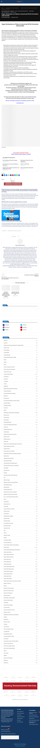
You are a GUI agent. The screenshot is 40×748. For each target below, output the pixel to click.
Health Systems (20, 448)
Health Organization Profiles (34, 720)
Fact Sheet (20, 407)
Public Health (20, 547)
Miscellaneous (20, 487)
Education (20, 395)
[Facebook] (16, 746)
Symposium (20, 619)
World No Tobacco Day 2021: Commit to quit (12, 221)
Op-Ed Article (20, 513)
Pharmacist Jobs (20, 528)
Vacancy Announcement (20, 643)
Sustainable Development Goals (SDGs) (20, 614)
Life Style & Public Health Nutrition (20, 475)
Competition (20, 376)
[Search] (38, 1)
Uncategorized (20, 631)
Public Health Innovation (20, 556)
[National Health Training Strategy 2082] (15, 288)
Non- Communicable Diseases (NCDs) (20, 496)
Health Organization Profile (20, 446)
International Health (20, 460)
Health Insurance (20, 439)
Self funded (20, 602)
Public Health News (20, 561)
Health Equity (20, 431)
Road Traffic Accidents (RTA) (20, 597)
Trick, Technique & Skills (20, 629)
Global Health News (20, 422)
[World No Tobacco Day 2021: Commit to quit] (11, 210)
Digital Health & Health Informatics (20, 388)
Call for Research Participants (20, 369)
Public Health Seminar (20, 573)
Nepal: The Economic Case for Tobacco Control (21, 89)
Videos (20, 650)
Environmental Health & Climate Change (20, 400)
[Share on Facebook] (19, 236)
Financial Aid (20, 415)
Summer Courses (20, 612)
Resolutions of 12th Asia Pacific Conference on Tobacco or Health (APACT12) (21, 90)
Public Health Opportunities (20, 566)
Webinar (20, 655)
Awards (20, 362)
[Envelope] (24, 746)
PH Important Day (20, 525)
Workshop (20, 660)
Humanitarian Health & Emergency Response (20, 453)
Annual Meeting (20, 354)
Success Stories (20, 607)
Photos (20, 532)
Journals (20, 472)
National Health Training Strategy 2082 (15, 293)
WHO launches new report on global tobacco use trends (14, 202)
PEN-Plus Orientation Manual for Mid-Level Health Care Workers (6, 294)
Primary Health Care (20, 542)
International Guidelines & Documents (14, 230)
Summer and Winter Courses (20, 609)
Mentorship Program (20, 484)
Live (20, 477)
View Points (20, 653)
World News (20, 662)
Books (20, 364)
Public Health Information (20, 554)
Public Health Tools (20, 576)
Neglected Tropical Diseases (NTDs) (20, 494)
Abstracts (20, 340)
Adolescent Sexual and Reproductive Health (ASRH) (20, 345)
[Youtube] (22, 746)
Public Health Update (6, 17)
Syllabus (20, 617)
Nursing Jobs (20, 501)
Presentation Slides (20, 540)
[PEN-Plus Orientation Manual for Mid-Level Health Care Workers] (6, 288)
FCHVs (20, 410)
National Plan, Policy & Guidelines (20, 492)
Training (20, 624)
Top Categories (32, 710)
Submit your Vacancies (5, 729)
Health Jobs (20, 441)
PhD (20, 530)
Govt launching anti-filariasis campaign (10, 160)
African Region (20, 350)
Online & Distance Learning (20, 508)
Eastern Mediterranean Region (20, 393)
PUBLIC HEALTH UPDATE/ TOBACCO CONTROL (21, 154)
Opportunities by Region (20, 516)
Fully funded (20, 419)
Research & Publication (20, 593)
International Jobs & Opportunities (20, 463)
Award (20, 359)
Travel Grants (20, 626)
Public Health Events (20, 552)
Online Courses (20, 511)
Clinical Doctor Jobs (20, 371)
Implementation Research (20, 458)
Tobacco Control (20, 621)
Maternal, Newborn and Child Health (20, 482)
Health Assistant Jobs (20, 429)
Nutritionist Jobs (20, 504)
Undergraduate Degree (20, 633)
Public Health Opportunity (20, 568)
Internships (20, 467)
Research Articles (20, 595)
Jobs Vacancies (20, 470)
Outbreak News (20, 518)
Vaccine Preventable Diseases (20, 645)
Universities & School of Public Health (20, 641)
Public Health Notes (20, 564)
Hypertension (20, 455)
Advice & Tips (20, 347)
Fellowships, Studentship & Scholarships (20, 412)
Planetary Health (20, 535)
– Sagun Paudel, (4, 722)
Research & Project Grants (20, 588)
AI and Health (20, 352)
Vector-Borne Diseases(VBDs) (20, 648)
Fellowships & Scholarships (34, 716)
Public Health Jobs (20, 559)
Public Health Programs (20, 571)
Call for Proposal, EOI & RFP (20, 366)
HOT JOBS (19, 709)
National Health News (20, 489)
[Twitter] (18, 746)
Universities (20, 638)
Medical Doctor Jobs (20, 713)
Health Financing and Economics (20, 434)
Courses (20, 383)
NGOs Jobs (19, 720)
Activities (20, 342)
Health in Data (20, 436)
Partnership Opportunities (5, 731)
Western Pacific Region (20, 657)
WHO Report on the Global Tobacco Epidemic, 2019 (21, 83)
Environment (20, 398)
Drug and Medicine (20, 391)
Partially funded (20, 520)
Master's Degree (20, 480)
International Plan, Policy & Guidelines (20, 465)
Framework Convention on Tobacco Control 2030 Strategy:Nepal (21, 92)
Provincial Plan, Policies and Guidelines (20, 544)
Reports (20, 585)
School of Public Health (20, 600)
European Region (20, 403)
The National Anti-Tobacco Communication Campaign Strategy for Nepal (21, 87)
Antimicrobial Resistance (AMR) (20, 357)
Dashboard (20, 386)
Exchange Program (20, 405)
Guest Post (20, 427)
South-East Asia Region (20, 605)
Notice (20, 499)
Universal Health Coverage (20, 636)
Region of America (20, 583)
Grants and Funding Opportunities (20, 424)
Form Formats (20, 417)
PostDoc (20, 537)
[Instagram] (20, 746)
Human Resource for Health (20, 451)
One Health (20, 506)
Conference (4, 230)
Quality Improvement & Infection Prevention (20, 580)
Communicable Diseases (20, 374)
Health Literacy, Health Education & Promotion (20, 443)
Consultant (20, 381)
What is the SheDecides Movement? (27, 167)
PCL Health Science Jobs (20, 523)
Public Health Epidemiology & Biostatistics (20, 549)
